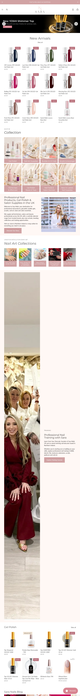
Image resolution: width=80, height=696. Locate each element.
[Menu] (2, 9)
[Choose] (72, 671)
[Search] (7, 9)
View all (40, 42)
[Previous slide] (4, 24)
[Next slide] (76, 24)
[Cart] (77, 9)
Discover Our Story (13, 231)
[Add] (18, 60)
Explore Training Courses (54, 460)
